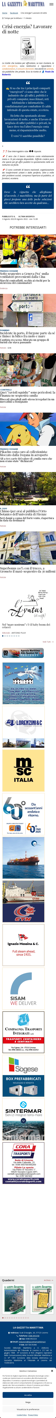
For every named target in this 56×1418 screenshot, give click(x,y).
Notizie (3, 348)
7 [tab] (16, 636)
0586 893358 (33, 1336)
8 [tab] (18, 636)
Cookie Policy (22, 1415)
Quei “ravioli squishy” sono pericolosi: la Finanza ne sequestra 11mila (27, 393)
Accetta (28, 1395)
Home (4, 13)
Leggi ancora (28, 628)
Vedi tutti (47, 642)
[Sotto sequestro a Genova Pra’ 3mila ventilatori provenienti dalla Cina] (28, 251)
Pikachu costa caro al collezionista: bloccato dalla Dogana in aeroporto (24, 453)
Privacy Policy (33, 1415)
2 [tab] (5, 636)
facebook (14, 13)
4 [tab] (9, 636)
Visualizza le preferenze (28, 1409)
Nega (28, 1402)
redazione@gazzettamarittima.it (32, 1342)
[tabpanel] (28, 628)
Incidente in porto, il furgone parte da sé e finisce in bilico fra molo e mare (27, 334)
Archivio (47, 1280)
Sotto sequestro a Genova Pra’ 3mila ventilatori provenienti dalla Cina (24, 275)
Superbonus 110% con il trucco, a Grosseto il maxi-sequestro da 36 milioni (27, 569)
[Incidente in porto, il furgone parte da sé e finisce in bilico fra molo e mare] (28, 310)
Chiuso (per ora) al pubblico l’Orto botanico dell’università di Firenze (23, 512)
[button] (52, 1371)
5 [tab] (12, 636)
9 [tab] (21, 1318)
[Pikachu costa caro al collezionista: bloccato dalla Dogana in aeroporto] (28, 429)
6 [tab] (14, 636)
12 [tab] (28, 1318)
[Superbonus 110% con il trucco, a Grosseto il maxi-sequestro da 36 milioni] (28, 548)
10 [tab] (23, 1318)
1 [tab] (2, 636)
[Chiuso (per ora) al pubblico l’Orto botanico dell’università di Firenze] (28, 488)
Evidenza (3, 288)
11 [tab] (25, 1318)
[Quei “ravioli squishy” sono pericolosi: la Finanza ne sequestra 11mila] (28, 370)
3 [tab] (7, 636)
